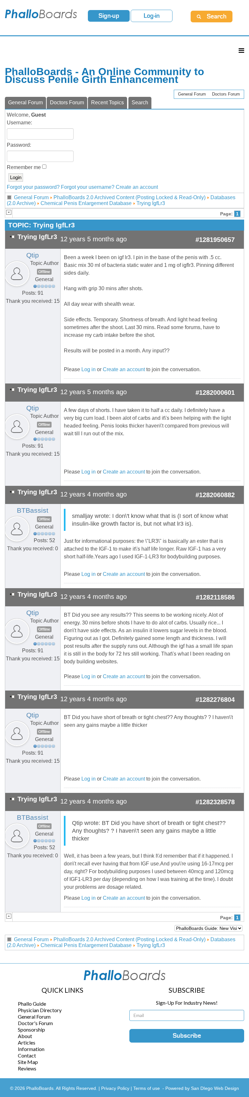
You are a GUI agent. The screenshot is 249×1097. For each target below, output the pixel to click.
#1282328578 (215, 802)
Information (31, 1049)
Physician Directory (40, 1010)
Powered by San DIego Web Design (202, 1088)
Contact (27, 1055)
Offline (44, 271)
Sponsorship (31, 1029)
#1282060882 (215, 494)
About (25, 1036)
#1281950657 (215, 239)
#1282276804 (215, 699)
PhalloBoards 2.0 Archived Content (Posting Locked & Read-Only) (129, 197)
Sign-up (109, 15)
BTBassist (32, 510)
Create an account (137, 187)
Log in (88, 369)
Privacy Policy (116, 1088)
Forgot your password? (33, 187)
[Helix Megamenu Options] (241, 50)
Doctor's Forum (35, 1023)
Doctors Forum (226, 94)
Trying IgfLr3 (150, 203)
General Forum (192, 94)
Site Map (28, 1062)
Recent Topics (107, 102)
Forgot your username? (87, 187)
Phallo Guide (32, 1003)
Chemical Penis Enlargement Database (86, 203)
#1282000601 (215, 392)
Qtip (32, 255)
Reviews (27, 1068)
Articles (26, 1042)
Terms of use (146, 1088)
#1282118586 (215, 597)
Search (140, 102)
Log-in (152, 15)
